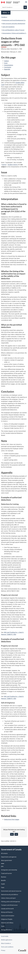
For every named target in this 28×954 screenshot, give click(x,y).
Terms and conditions (7, 947)
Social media (4, 936)
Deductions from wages (11, 819)
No (16, 834)
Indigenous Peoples (6, 919)
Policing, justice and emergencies (10, 901)
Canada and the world (7, 908)
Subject (6, 61)
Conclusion (7, 67)
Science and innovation (7, 916)
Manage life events (6, 930)
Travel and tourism (6, 873)
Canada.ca (4, 17)
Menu (5, 13)
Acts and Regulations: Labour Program (13, 30)
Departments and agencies (8, 857)
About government (6, 860)
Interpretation (8, 65)
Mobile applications (6, 940)
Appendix (7, 69)
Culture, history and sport (8, 898)
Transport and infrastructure (9, 905)
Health (3, 884)
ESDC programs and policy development (13, 23)
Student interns (13, 164)
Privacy (3, 950)
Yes (12, 834)
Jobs (2, 866)
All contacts (4, 853)
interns (4, 164)
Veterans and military (7, 923)
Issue (5, 63)
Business (3, 877)
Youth (2, 926)
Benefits (3, 880)
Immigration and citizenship (9, 870)
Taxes (2, 887)
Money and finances (7, 912)
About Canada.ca (6, 943)
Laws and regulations (8, 27)
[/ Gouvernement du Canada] (10, 2)
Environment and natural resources (11, 891)
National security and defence (9, 894)
